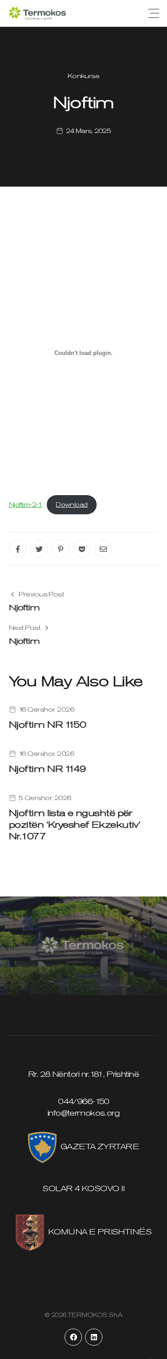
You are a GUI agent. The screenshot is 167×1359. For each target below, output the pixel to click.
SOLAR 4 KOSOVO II (83, 1188)
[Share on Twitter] (39, 549)
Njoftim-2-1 (25, 504)
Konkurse (84, 76)
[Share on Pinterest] (60, 549)
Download (72, 504)
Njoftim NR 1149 (47, 769)
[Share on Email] (103, 549)
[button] (153, 13)
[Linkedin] (93, 1337)
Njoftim (24, 607)
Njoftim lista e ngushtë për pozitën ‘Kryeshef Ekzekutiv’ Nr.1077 (74, 824)
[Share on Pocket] (82, 549)
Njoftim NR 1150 (47, 724)
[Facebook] (73, 1337)
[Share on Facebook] (18, 549)
